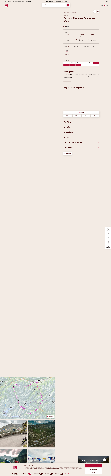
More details (66, 54)
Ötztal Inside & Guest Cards (18, 1)
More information (67, 81)
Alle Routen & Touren (74, 10)
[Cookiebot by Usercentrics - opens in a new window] (15, 474)
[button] (81, 122)
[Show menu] (2, 5)
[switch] (41, 474)
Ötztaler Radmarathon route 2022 (69, 12)
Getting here (28, 1)
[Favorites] (107, 2)
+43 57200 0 (8, 1)
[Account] (109, 2)
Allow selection (93, 469)
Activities (67, 10)
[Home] (63, 11)
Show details (68, 473)
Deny (93, 472)
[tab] (48, 2)
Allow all (93, 465)
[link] (64, 2)
